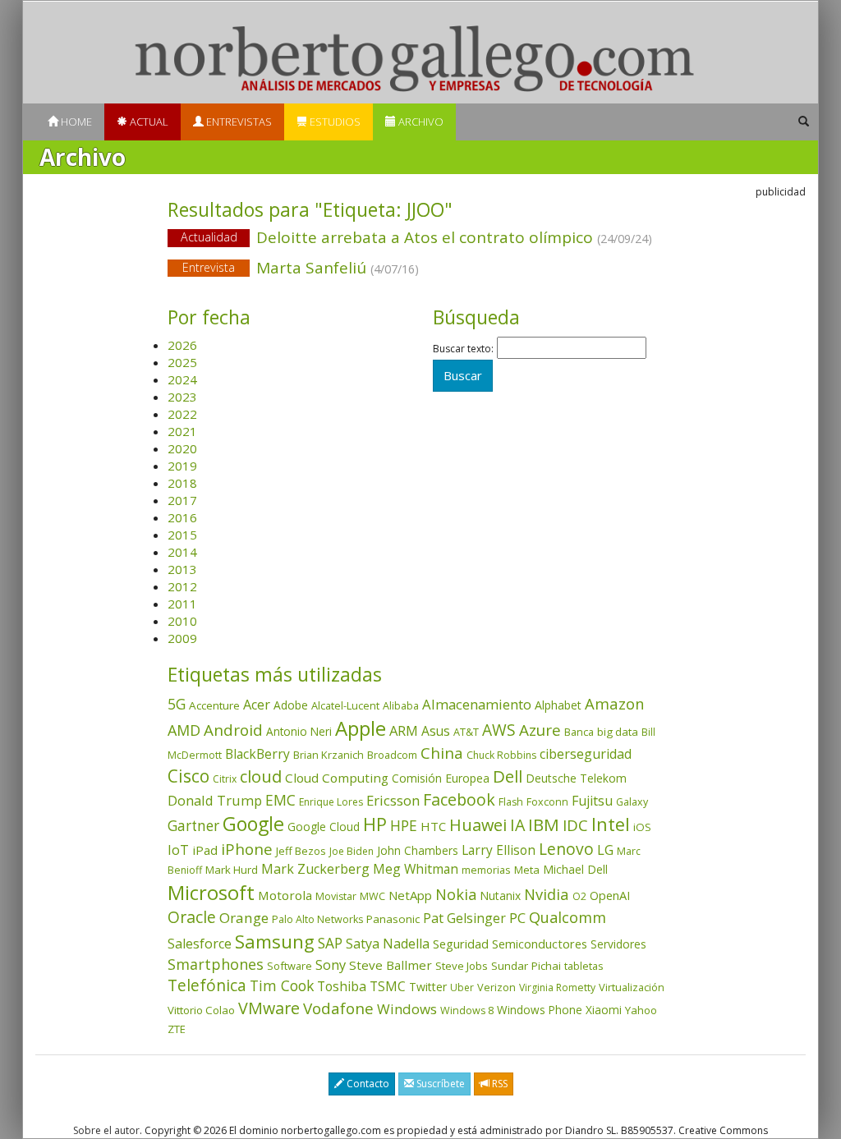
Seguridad (461, 943)
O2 (579, 896)
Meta (527, 869)
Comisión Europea (440, 778)
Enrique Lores (331, 802)
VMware (269, 1008)
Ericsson (393, 800)
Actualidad (209, 237)
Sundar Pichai (526, 965)
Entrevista (208, 267)
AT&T (466, 731)
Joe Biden (351, 851)
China (441, 753)
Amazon (615, 703)
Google (253, 824)
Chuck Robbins (501, 755)
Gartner (193, 825)
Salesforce (200, 944)
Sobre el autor (106, 1130)
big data (617, 731)
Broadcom (392, 754)
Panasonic (393, 919)
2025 (182, 362)
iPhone (247, 848)
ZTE (177, 1029)
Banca (579, 731)
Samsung (275, 941)
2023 (182, 396)
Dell (507, 776)
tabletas (584, 965)
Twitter (428, 986)
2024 (182, 379)
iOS (642, 827)
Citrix (225, 779)
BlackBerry (257, 754)
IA (517, 825)
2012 (182, 586)
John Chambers (417, 850)
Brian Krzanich (328, 754)
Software (289, 965)
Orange (244, 917)
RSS (498, 1084)
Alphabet (558, 705)
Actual (147, 121)
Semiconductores (539, 943)
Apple (360, 728)
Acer (256, 705)
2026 (182, 345)
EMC (280, 800)
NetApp (410, 895)
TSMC (388, 986)
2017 (182, 500)
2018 (182, 483)
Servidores (618, 944)
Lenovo (566, 849)
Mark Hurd (231, 869)
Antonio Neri (299, 731)
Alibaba (401, 706)
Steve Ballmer (390, 965)
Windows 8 (467, 1010)
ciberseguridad (586, 754)
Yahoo (641, 1010)
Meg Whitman (415, 869)
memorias (486, 869)
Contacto (366, 1084)
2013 (182, 569)
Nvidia (546, 894)
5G (177, 704)
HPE (403, 825)
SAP (330, 943)
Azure (540, 730)
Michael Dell (575, 869)
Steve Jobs (461, 965)
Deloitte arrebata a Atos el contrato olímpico (417, 237)
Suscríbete (439, 1084)
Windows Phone (539, 1009)
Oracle (192, 917)
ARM (403, 730)
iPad (205, 850)
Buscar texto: (463, 349)
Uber (462, 987)
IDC (575, 825)
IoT (178, 850)
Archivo (419, 121)
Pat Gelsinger (464, 918)
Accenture (214, 705)
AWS (499, 730)
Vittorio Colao (201, 1010)
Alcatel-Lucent (345, 705)
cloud (261, 776)
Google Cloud (323, 826)
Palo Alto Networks (317, 919)
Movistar (335, 896)
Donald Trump (215, 800)
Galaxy (632, 802)
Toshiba (341, 986)
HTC (433, 826)
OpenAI (610, 895)
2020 (182, 448)
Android (233, 730)
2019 (182, 465)
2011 (182, 603)
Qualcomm (567, 917)
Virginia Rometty (557, 987)
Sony (330, 964)
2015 (182, 534)
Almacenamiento (476, 704)
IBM (543, 824)
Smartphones (216, 964)
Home (75, 121)
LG (605, 849)
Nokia (455, 894)
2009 (182, 638)
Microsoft (211, 892)
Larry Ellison (498, 850)
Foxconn (547, 802)
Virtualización (631, 987)
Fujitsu (592, 801)
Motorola (285, 895)
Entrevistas (238, 121)
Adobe (290, 705)
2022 (182, 414)
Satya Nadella (388, 944)
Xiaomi (604, 1009)
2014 (182, 552)
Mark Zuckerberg (315, 869)
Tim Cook (282, 985)
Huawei (478, 825)
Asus (435, 731)
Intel (610, 824)
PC (517, 917)
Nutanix (500, 895)
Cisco (188, 776)
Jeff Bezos (301, 850)
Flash (511, 802)
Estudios (334, 121)
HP (375, 824)
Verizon (496, 987)
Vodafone (338, 1008)
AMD (184, 730)
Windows (407, 1008)
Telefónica (207, 985)
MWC (372, 896)
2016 (182, 517)
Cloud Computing (336, 777)
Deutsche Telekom (576, 778)
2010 (182, 621)
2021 (182, 431)
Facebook (459, 799)
